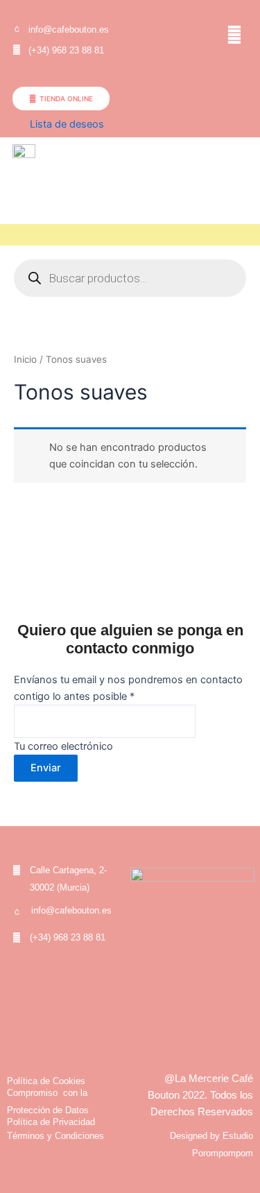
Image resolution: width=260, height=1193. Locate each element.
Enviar (46, 768)
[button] (235, 34)
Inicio (25, 359)
